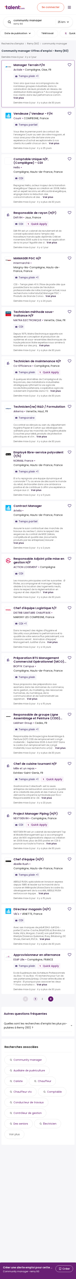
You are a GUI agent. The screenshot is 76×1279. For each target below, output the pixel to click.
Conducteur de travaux (28, 1102)
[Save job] (69, 64)
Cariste (18, 1081)
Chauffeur (44, 1081)
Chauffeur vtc (22, 1092)
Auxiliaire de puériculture (29, 1070)
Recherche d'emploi (12, 44)
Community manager (27, 1060)
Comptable (54, 1092)
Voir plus (18, 97)
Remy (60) (33, 44)
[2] (50, 999)
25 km (61, 22)
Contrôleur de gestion (27, 1113)
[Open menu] (69, 7)
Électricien (49, 1123)
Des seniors (20, 1123)
